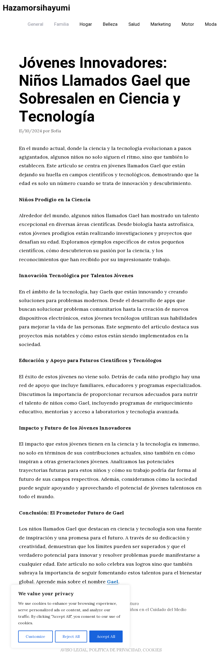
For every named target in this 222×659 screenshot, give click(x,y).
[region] (70, 616)
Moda (211, 24)
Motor (188, 24)
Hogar (86, 24)
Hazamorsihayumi (36, 8)
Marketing (161, 24)
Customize (35, 636)
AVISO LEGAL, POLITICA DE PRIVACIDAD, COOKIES (111, 649)
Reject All (71, 636)
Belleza (110, 24)
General (35, 24)
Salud (134, 24)
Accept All (106, 636)
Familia (61, 24)
